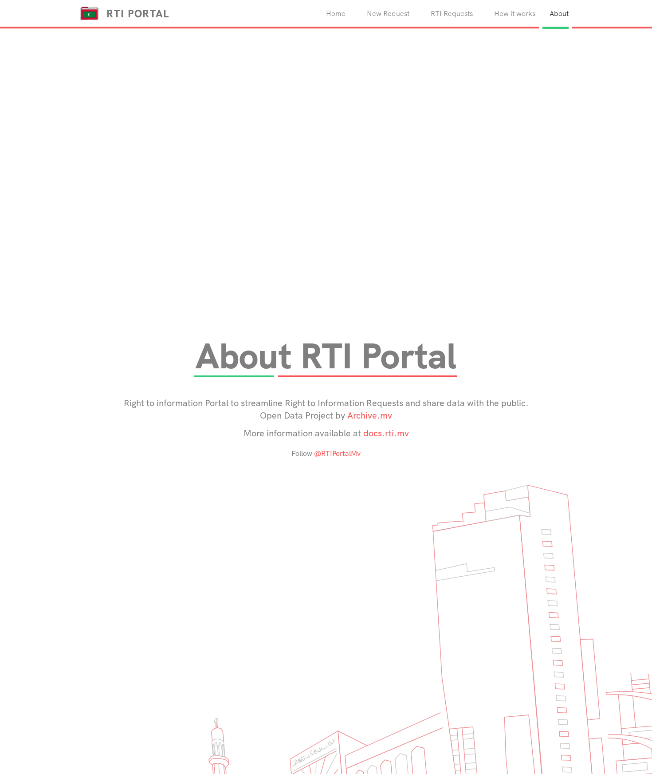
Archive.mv (369, 415)
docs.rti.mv (386, 433)
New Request (388, 13)
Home (341, 13)
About (559, 13)
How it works (514, 13)
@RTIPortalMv (337, 453)
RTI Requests (452, 13)
